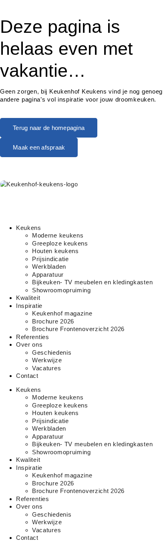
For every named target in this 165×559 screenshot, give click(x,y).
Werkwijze (47, 360)
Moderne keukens (58, 235)
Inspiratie (29, 305)
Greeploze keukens (60, 243)
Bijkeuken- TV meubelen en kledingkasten (92, 282)
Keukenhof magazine (62, 313)
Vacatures (46, 368)
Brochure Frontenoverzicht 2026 (78, 328)
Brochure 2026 (53, 321)
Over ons (29, 344)
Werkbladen (49, 266)
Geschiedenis (51, 352)
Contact (27, 375)
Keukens (28, 227)
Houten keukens (55, 251)
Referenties (32, 336)
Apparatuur (48, 274)
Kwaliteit (28, 297)
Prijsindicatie (50, 259)
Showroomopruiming (61, 290)
